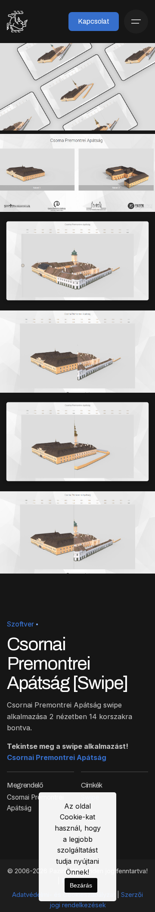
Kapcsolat (93, 21)
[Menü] (136, 21)
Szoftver (20, 624)
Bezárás (81, 885)
